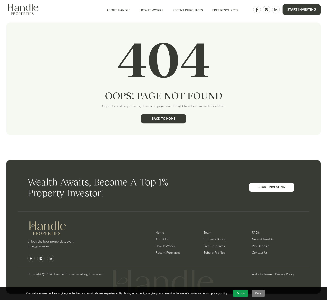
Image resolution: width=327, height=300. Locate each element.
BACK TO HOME (163, 118)
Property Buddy (215, 239)
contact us (260, 252)
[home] (22, 9)
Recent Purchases (188, 10)
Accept (241, 293)
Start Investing (301, 9)
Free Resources (214, 246)
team (207, 232)
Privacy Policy (284, 274)
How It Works (151, 10)
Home (160, 232)
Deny (258, 293)
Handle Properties (66, 274)
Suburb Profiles (214, 252)
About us (162, 239)
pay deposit (260, 246)
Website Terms (261, 274)
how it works (165, 246)
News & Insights (263, 239)
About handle (118, 10)
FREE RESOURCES (225, 10)
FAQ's (256, 232)
